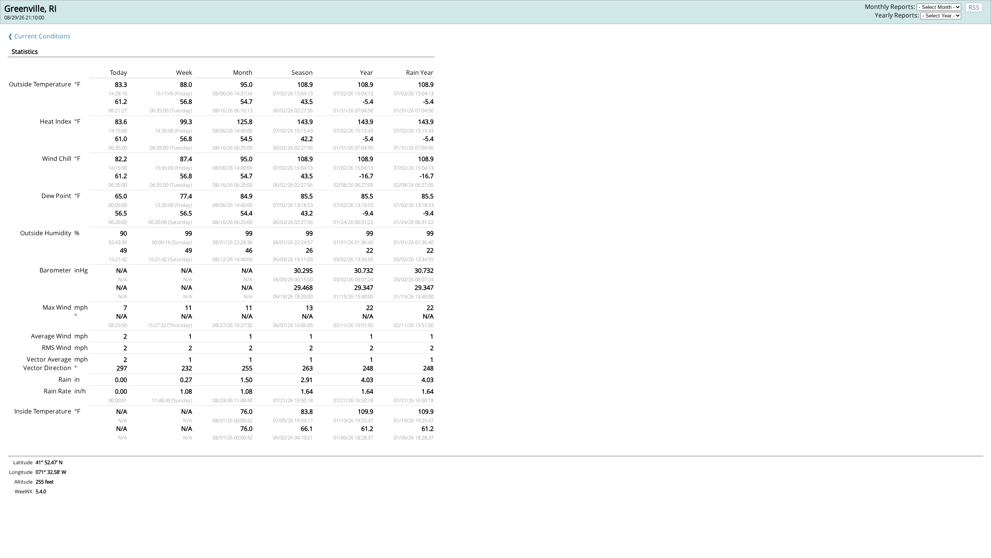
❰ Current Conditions (39, 36)
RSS (974, 7)
